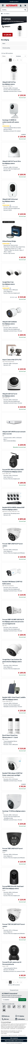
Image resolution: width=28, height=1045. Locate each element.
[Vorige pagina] (7, 60)
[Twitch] (24, 1006)
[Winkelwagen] (25, 5)
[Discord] (4, 1010)
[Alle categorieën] (2, 5)
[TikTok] (14, 1006)
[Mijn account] (20, 5)
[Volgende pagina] (21, 60)
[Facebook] (4, 1006)
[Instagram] (9, 1006)
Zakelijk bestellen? (14, 1)
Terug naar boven (14, 990)
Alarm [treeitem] (3, 43)
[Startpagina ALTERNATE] (11, 5)
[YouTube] (19, 1006)
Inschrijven (22, 999)
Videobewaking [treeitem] (6, 48)
